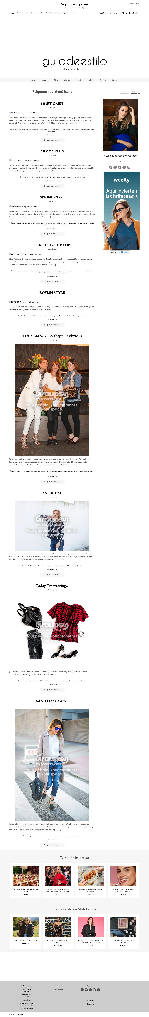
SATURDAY (52, 493)
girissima (61, 271)
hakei (50, 316)
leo (61, 177)
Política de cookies (27, 1008)
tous (67, 272)
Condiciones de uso (26, 1004)
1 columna (125, 92)
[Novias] (26, 885)
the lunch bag (70, 129)
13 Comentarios (52, 840)
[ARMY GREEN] (52, 160)
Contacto (27, 997)
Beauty (79, 80)
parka (64, 177)
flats (52, 566)
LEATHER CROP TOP (52, 245)
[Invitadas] (123, 937)
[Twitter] (123, 13)
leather (58, 177)
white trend (60, 225)
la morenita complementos (52, 223)
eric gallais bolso (41, 681)
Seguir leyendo (51, 140)
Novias (33, 13)
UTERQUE (77, 129)
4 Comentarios (52, 229)
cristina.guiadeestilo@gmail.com (120, 155)
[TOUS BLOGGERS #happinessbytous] (52, 400)
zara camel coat (77, 836)
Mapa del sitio (26, 994)
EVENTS (49, 471)
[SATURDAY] (52, 526)
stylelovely (91, 471)
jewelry (76, 471)
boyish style (32, 316)
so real (74, 177)
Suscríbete (90, 1004)
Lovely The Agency (61, 13)
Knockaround (47, 836)
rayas (71, 566)
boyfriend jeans (16, 129)
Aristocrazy (23, 681)
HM (73, 271)
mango (63, 223)
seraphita (53, 225)
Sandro (69, 177)
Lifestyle (41, 13)
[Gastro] (91, 885)
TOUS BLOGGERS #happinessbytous (52, 336)
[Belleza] (123, 885)
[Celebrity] (58, 937)
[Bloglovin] (124, 167)
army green (25, 177)
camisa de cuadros (44, 177)
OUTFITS (85, 223)
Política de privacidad (27, 1006)
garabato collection (57, 471)
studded (76, 566)
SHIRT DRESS (52, 104)
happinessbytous (68, 471)
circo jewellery (26, 223)
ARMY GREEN (52, 151)
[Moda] (58, 885)
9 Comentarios (52, 476)
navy (60, 566)
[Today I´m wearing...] (52, 631)
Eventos (73, 13)
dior (51, 177)
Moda (19, 13)
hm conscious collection (81, 271)
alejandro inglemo (17, 271)
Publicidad (26, 992)
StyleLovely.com (74, 4)
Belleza (25, 13)
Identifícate (103, 13)
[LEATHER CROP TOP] (52, 254)
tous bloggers (54, 473)
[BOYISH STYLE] (52, 302)
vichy (77, 316)
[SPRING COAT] (52, 206)
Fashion (90, 80)
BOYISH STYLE (52, 293)
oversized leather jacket (68, 316)
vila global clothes (85, 129)
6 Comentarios (52, 569)
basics (25, 566)
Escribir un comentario (52, 135)
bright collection (28, 471)
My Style (55, 80)
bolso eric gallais (28, 836)
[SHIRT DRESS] (52, 113)
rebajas (63, 836)
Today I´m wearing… (52, 586)
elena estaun (54, 271)
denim (23, 129)
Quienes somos (27, 989)
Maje (60, 681)
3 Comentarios (52, 319)
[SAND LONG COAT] (52, 765)
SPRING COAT (52, 197)
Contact (115, 80)
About (43, 80)
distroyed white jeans (40, 471)
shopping (80, 681)
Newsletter (114, 13)
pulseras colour (45, 225)
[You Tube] (133, 13)
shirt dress (56, 129)
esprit (42, 223)
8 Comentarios (52, 276)
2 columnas (135, 92)
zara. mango (83, 316)
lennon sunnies (43, 129)
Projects (103, 80)
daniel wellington (35, 223)
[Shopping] (26, 937)
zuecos (54, 131)
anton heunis (26, 271)
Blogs (12, 13)
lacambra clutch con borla (43, 272)
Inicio (33, 80)
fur (54, 177)
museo (50, 129)
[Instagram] (129, 13)
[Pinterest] (126, 13)
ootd (63, 566)
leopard (56, 681)
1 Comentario (52, 684)
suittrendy (62, 129)
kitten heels (49, 681)
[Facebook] (120, 13)
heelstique (68, 271)
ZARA (83, 177)
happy (54, 316)
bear (12, 471)
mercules (79, 223)
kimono (91, 271)
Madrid (81, 471)
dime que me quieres (32, 129)
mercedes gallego (71, 223)
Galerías (49, 13)
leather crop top (56, 272)
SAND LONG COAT (52, 701)
